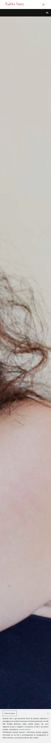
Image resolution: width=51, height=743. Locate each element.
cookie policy (24, 729)
